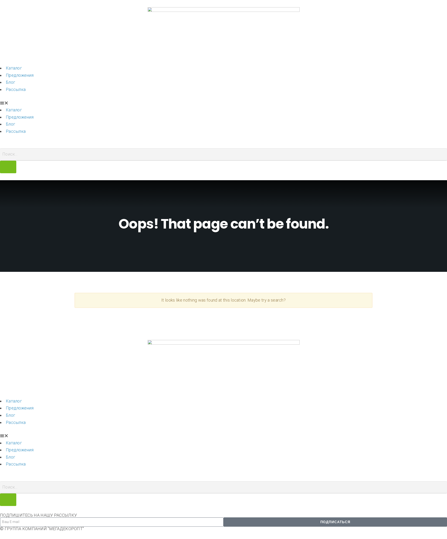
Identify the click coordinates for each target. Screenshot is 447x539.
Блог (10, 82)
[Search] (8, 167)
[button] (223, 103)
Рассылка (16, 89)
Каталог (14, 68)
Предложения (20, 75)
